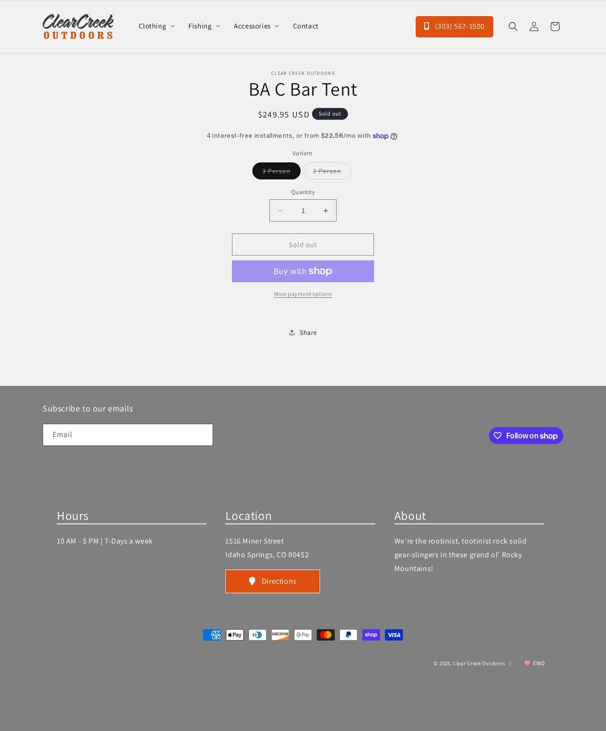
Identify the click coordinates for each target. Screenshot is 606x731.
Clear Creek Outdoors (479, 663)
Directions (279, 581)
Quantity (303, 192)
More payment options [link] (303, 293)
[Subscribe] (202, 435)
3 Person (281, 172)
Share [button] (308, 332)
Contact (306, 25)
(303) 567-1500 (459, 26)
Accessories (253, 25)
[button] (513, 26)
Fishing (201, 25)
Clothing (153, 25)
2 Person (332, 172)
